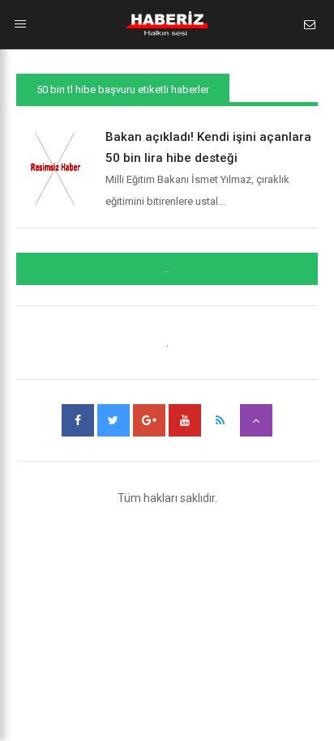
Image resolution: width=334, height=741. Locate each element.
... (167, 269)
